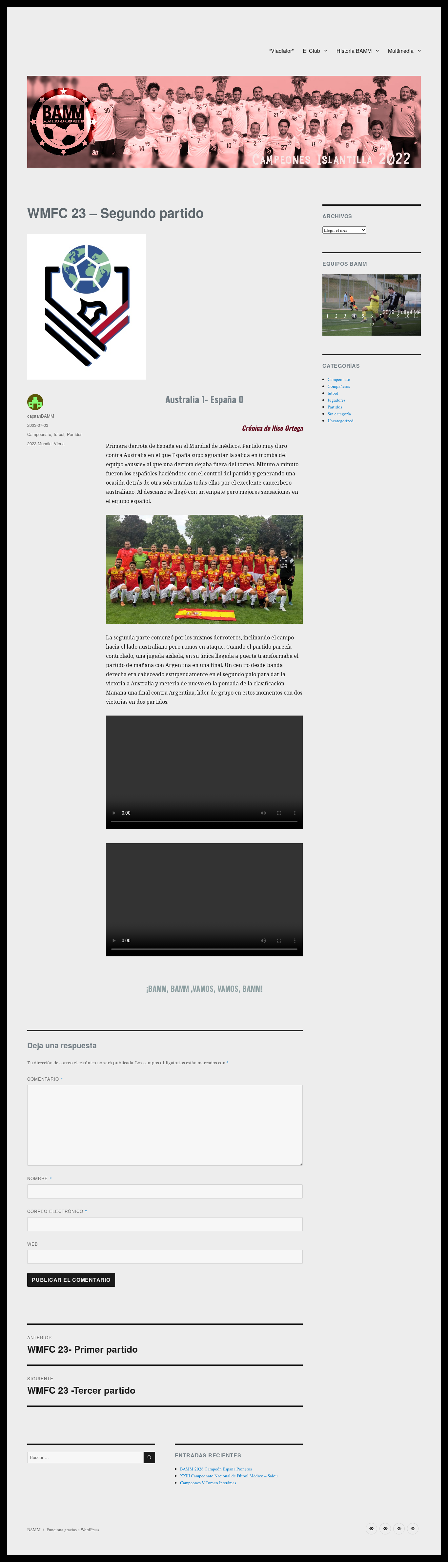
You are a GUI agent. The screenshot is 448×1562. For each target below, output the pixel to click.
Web (32, 1244)
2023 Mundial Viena (46, 443)
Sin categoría (339, 414)
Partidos (75, 434)
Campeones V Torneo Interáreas (208, 1483)
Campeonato (39, 434)
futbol (59, 434)
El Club (311, 50)
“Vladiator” (281, 50)
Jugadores (336, 400)
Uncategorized (341, 421)
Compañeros (339, 386)
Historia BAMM (354, 50)
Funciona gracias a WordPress (73, 1529)
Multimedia (401, 50)
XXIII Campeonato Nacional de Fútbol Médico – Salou (229, 1476)
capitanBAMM (40, 416)
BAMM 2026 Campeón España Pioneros (216, 1469)
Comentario (45, 1079)
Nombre (39, 1178)
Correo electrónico (57, 1211)
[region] (371, 305)
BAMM (34, 1529)
